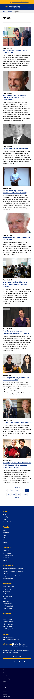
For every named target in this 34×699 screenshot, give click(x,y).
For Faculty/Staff (8, 606)
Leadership (6, 532)
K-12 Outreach (7, 553)
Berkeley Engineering (8, 678)
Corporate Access (8, 637)
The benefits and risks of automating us (17, 422)
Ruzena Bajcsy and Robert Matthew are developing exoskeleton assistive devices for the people (17, 465)
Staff (4, 537)
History (5, 514)
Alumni (5, 542)
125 (14, 494)
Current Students (8, 578)
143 (25, 494)
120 (12, 490)
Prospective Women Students (11, 576)
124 (8, 494)
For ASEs (5, 599)
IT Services (6, 601)
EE (3, 669)
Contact (5, 560)
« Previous (17, 487)
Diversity (5, 517)
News (10, 12)
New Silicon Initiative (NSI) (11, 639)
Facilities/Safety (7, 603)
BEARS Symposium (9, 629)
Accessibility (6, 685)
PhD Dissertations (8, 624)
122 (22, 490)
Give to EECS (17, 657)
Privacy (5, 691)
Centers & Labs (7, 619)
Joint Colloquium (7, 626)
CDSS (4, 681)
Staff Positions (7, 558)
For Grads (5, 594)
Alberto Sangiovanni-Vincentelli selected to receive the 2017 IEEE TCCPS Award (14, 97)
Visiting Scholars (7, 608)
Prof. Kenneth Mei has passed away (15, 148)
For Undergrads (7, 596)
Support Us (6, 550)
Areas (4, 617)
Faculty (5, 535)
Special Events (7, 522)
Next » (17, 497)
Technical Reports (8, 621)
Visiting (5, 519)
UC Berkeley (6, 675)
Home (4, 12)
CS (3, 672)
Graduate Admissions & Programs (13, 571)
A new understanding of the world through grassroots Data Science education (15, 284)
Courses (5, 573)
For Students (6, 591)
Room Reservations (8, 586)
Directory (5, 530)
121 (17, 490)
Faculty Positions (8, 555)
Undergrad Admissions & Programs (13, 568)
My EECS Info (7, 589)
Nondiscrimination (8, 688)
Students (5, 540)
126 (18, 494)
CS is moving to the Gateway (20, 2)
